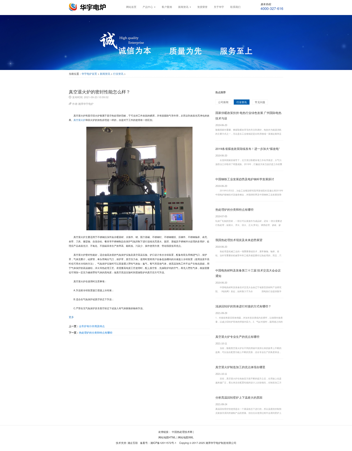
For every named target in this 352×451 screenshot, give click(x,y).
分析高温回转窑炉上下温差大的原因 (238, 397)
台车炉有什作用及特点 (92, 326)
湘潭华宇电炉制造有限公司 (221, 443)
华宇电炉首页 (89, 73)
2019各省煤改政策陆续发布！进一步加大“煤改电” (247, 149)
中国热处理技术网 (182, 432)
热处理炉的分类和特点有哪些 (95, 332)
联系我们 (235, 7)
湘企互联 (132, 443)
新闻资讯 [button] (183, 7)
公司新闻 (223, 102)
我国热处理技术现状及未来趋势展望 (238, 240)
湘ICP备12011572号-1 (163, 443)
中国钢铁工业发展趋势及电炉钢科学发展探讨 (244, 179)
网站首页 (131, 7)
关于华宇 (219, 7)
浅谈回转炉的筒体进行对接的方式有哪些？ (243, 306)
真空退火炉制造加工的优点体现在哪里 (240, 367)
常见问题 (260, 102)
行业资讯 (118, 73)
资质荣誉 (202, 7)
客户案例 (167, 7)
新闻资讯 (105, 73)
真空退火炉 (79, 120)
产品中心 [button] (148, 7)
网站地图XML (186, 437)
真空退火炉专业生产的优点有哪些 (237, 336)
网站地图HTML (167, 437)
